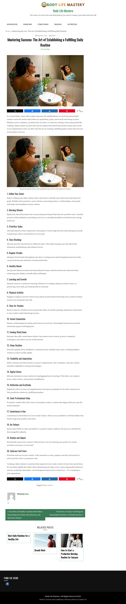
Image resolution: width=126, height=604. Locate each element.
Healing (58, 24)
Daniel (53, 35)
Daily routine (48, 485)
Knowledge (12, 24)
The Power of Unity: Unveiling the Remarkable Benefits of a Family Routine (66, 513)
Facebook (7, 583)
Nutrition (72, 24)
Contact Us (82, 599)
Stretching (43, 24)
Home (7, 31)
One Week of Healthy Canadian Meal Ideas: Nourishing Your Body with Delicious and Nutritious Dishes (24, 515)
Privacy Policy (70, 599)
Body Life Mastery (63, 10)
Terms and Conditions (55, 599)
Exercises (27, 24)
